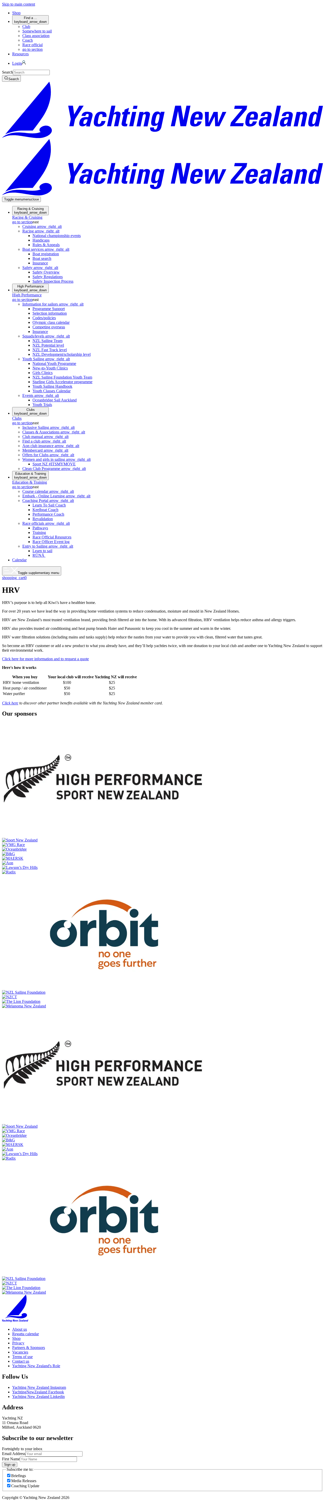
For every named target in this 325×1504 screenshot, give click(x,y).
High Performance (30, 288)
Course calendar (48, 491)
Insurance (40, 263)
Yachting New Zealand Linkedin (38, 1396)
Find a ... (30, 20)
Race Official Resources (51, 537)
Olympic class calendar (51, 322)
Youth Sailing (46, 359)
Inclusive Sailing (48, 427)
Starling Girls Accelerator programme (62, 382)
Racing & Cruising (30, 210)
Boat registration (45, 254)
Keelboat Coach (45, 510)
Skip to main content (18, 4)
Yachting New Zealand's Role (36, 1366)
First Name (11, 1459)
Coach (27, 40)
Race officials (46, 523)
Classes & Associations (53, 432)
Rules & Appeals (46, 245)
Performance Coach (48, 514)
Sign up (9, 1464)
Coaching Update (25, 1486)
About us (19, 1329)
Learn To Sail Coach (49, 505)
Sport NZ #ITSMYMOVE (54, 464)
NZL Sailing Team (47, 341)
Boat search (41, 258)
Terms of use (22, 1357)
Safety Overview (46, 272)
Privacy (18, 1343)
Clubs (30, 411)
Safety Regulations (47, 277)
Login (17, 63)
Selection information (49, 313)
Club (26, 26)
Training (39, 532)
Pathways (40, 528)
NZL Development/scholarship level (61, 354)
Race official (32, 45)
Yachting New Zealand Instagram (39, 1387)
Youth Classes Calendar (51, 391)
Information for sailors (53, 304)
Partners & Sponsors (28, 1347)
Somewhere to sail (37, 31)
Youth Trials (42, 404)
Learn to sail (42, 551)
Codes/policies (44, 318)
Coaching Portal (48, 500)
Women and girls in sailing (56, 459)
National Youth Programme (54, 363)
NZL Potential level (48, 345)
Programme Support (48, 309)
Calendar (19, 560)
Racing (40, 231)
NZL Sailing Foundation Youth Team (62, 377)
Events (40, 395)
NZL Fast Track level (49, 350)
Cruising (42, 226)
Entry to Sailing (47, 546)
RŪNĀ (38, 555)
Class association (36, 35)
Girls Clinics (42, 372)
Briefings (18, 1476)
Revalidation (42, 519)
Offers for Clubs (48, 455)
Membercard (45, 450)
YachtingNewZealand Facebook (38, 1392)
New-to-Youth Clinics (50, 368)
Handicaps (41, 240)
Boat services (45, 249)
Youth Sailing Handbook (52, 386)
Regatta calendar (25, 1334)
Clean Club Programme (54, 468)
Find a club (44, 441)
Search (7, 72)
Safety (40, 267)
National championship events (56, 235)
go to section (32, 49)
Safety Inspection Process (52, 281)
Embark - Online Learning (56, 496)
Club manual (45, 436)
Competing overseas (48, 327)
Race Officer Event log (51, 541)
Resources (20, 54)
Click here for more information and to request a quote (45, 659)
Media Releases (23, 1481)
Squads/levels (46, 336)
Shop (16, 13)
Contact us (20, 1361)
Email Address (13, 1453)
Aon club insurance (50, 446)
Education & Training (30, 475)
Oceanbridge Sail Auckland (54, 400)
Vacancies (20, 1352)
